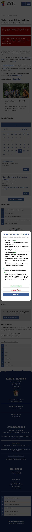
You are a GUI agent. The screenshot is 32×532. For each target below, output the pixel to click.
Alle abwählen (16, 290)
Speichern (16, 294)
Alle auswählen (16, 286)
